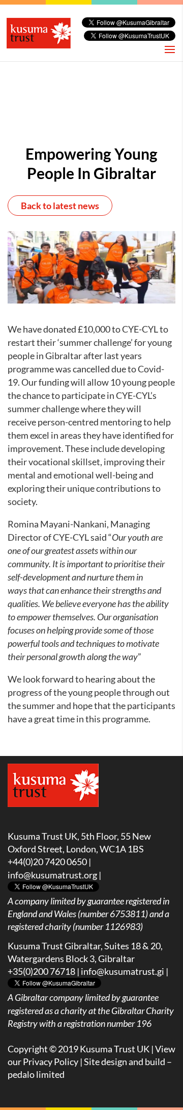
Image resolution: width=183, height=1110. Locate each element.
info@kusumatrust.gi (122, 971)
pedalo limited (36, 1074)
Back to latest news (60, 205)
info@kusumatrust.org (52, 874)
